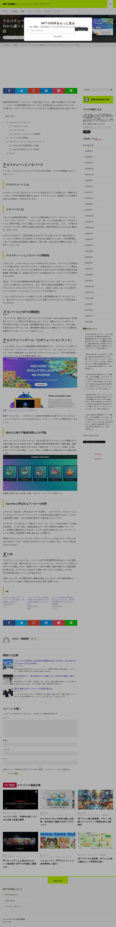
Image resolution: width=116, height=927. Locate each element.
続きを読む (58, 36)
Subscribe (82, 30)
